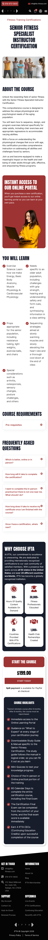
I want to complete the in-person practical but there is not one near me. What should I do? (23, 491)
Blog (27, 878)
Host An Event (7, 910)
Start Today (24, 681)
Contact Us (6, 906)
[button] (30, 11)
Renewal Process (8, 915)
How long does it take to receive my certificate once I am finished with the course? (23, 509)
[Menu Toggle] (45, 11)
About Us (29, 873)
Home (27, 869)
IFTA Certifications (32, 906)
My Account (6, 901)
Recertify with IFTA (33, 915)
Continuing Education (34, 910)
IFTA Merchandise (32, 882)
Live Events (30, 901)
